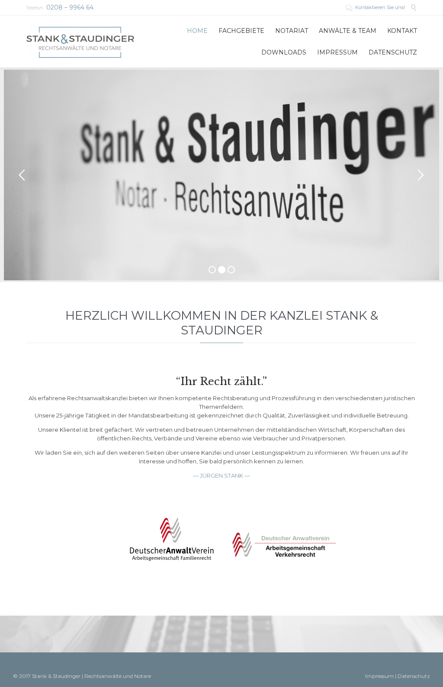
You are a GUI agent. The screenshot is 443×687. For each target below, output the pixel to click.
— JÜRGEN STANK (218, 475)
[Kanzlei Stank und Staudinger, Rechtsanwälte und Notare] (80, 41)
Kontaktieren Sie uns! (376, 7)
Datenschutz (25, 629)
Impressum (379, 676)
